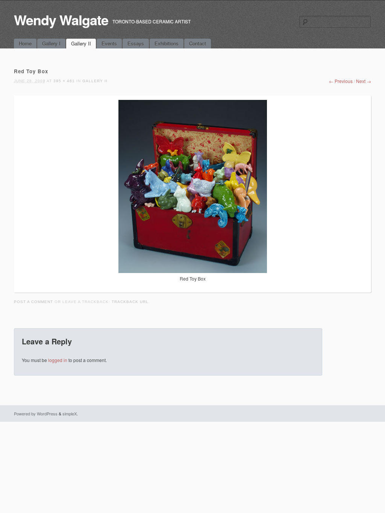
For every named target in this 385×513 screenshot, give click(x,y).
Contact (197, 43)
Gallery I (51, 43)
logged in (57, 360)
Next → (363, 81)
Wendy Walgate (61, 19)
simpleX (69, 413)
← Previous (341, 81)
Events (109, 43)
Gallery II (81, 43)
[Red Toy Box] (192, 271)
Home (25, 43)
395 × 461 (64, 81)
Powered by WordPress (36, 413)
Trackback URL (130, 302)
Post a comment (33, 302)
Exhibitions (167, 43)
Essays (135, 43)
